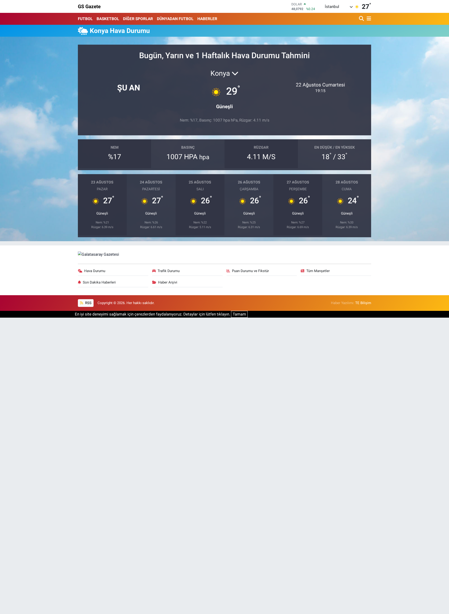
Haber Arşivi (167, 282)
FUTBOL (85, 18)
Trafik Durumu (169, 271)
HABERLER (207, 18)
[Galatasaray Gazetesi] (98, 254)
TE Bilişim (363, 303)
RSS (87, 303)
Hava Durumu (94, 271)
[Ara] (362, 19)
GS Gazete (89, 6)
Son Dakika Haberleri (99, 282)
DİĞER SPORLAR (138, 18)
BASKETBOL (108, 18)
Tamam (239, 314)
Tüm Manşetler (318, 271)
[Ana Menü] (368, 19)
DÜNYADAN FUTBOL (175, 18)
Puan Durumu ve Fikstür (250, 271)
